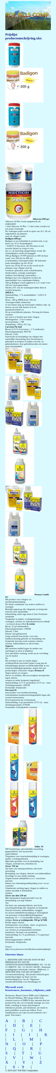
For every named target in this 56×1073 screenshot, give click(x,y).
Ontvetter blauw (14, 954)
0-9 (20, 1067)
